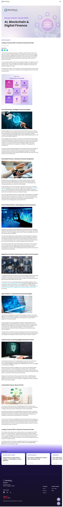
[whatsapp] (5, 50)
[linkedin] (2, 50)
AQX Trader (54, 488)
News (53, 490)
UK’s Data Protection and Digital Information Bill (12, 283)
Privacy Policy (19, 500)
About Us (45, 490)
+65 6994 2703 (11, 492)
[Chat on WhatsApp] (58, 503)
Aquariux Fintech (5, 492)
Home (44, 488)
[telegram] (7, 50)
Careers (44, 492)
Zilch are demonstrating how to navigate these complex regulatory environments (19, 286)
